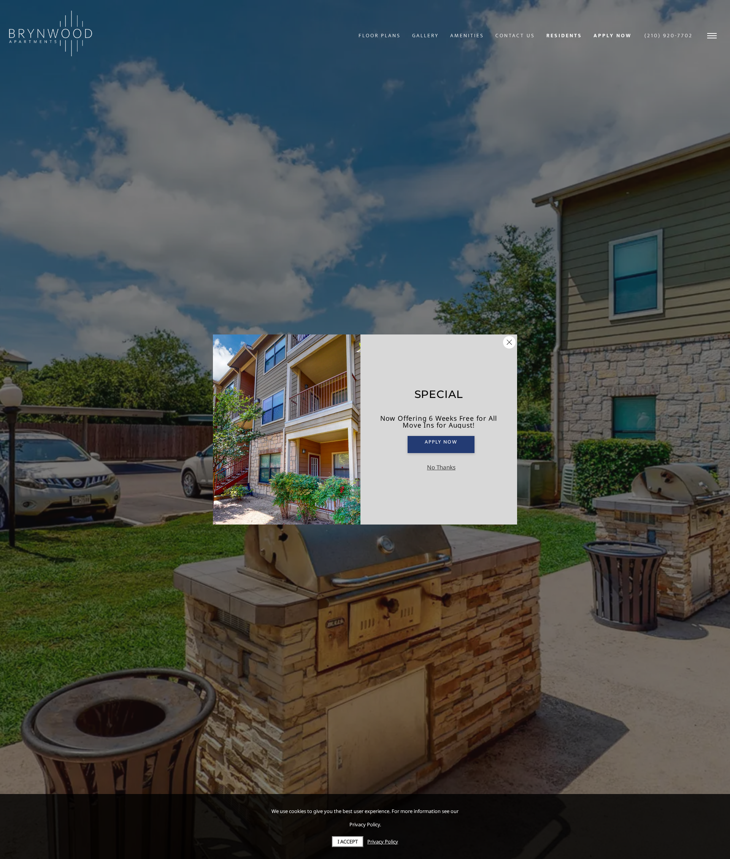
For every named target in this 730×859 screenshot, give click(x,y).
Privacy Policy (382, 841)
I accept (348, 841)
